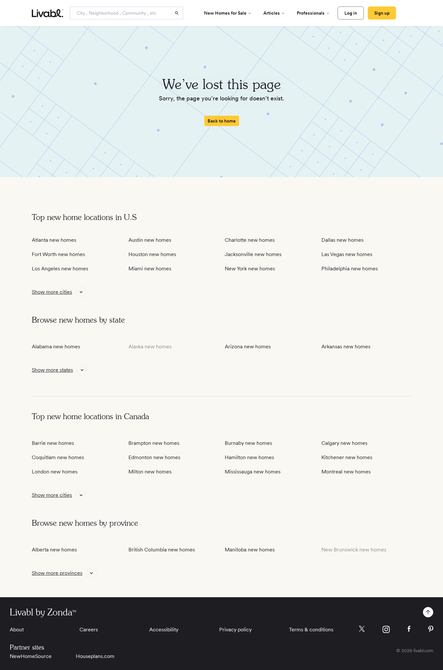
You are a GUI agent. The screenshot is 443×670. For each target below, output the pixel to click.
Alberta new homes (54, 550)
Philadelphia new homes (349, 268)
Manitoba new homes (250, 550)
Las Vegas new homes (346, 254)
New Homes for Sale (225, 13)
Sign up (381, 13)
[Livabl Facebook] (409, 629)
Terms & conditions (311, 629)
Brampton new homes (153, 443)
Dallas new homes (342, 240)
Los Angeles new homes (60, 268)
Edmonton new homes (154, 457)
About (17, 629)
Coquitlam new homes (58, 457)
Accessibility (163, 629)
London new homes (55, 472)
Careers (88, 629)
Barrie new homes (53, 443)
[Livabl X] (362, 629)
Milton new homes (150, 472)
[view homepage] (47, 13)
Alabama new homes (56, 346)
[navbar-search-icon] (176, 12)
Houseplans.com (95, 656)
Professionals (311, 13)
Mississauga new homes (253, 472)
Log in (350, 13)
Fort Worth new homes (58, 254)
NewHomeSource (31, 656)
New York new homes (250, 268)
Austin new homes (149, 240)
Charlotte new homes (250, 240)
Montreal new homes (346, 472)
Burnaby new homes (248, 443)
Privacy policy (235, 629)
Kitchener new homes (346, 457)
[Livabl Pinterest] (430, 629)
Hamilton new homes (249, 457)
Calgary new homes (344, 443)
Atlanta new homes (54, 240)
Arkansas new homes (345, 346)
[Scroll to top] (428, 612)
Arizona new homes (248, 346)
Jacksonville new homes (253, 254)
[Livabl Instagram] (386, 629)
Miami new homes (149, 268)
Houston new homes (152, 254)
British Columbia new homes (161, 550)
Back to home (222, 120)
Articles (271, 13)
